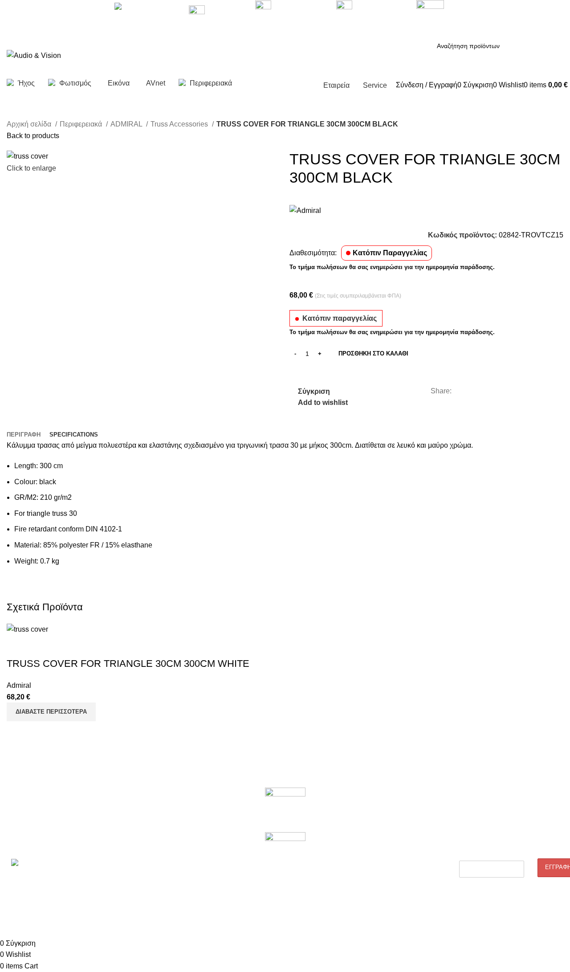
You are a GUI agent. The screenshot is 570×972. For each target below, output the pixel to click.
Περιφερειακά (82, 124)
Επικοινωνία (24, 841)
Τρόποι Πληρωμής (372, 872)
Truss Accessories (180, 124)
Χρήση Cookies (367, 902)
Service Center (141, 865)
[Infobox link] (285, 48)
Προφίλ (17, 811)
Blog (352, 811)
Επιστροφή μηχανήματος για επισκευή (160, 830)
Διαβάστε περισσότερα (51, 711)
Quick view (42, 646)
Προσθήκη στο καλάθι (373, 353)
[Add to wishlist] (66, 646)
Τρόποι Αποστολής (373, 857)
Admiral (19, 685)
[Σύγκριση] (18, 646)
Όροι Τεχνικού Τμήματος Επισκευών (170, 850)
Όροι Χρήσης (364, 887)
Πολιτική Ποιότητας (372, 826)
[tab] (24, 435)
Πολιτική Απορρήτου (374, 841)
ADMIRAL (127, 124)
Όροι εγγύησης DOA (148, 811)
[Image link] (285, 809)
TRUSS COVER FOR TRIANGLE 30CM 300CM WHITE (128, 663)
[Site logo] (34, 55)
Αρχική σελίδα (30, 124)
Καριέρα (18, 826)
